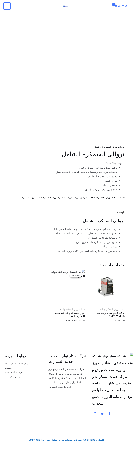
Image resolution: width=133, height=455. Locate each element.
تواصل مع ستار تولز (15, 376)
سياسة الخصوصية (14, 372)
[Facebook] (109, 414)
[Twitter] (102, 414)
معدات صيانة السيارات (16, 363)
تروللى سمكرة (28, 197)
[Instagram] (95, 414)
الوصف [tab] (121, 212)
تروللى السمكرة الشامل (46, 197)
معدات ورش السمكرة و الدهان (109, 146)
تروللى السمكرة (65, 197)
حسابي (8, 368)
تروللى (76, 197)
